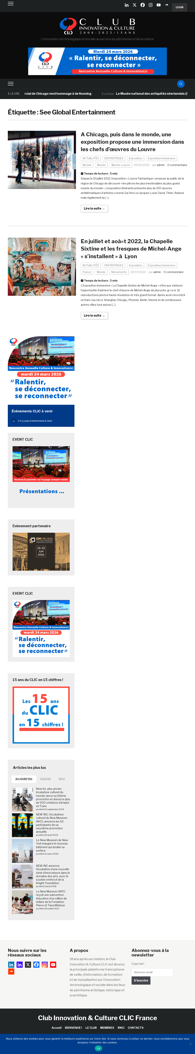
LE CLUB (91, 1027)
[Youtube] (158, 5)
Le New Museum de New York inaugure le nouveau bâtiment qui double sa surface (52, 845)
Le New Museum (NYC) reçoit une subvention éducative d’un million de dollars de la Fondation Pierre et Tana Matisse (51, 898)
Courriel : (138, 964)
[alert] (41, 420)
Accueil (57, 1027)
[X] (134, 5)
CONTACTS (136, 1027)
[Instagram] (150, 5)
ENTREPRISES (113, 158)
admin (161, 165)
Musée (101, 165)
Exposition (135, 158)
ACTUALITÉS (90, 158)
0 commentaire (177, 165)
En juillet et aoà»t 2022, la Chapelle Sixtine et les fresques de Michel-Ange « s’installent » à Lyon (131, 248)
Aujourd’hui (23, 779)
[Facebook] (142, 5)
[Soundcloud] (166, 5)
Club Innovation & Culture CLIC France (97, 1018)
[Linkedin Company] (126, 5)
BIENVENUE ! (73, 1027)
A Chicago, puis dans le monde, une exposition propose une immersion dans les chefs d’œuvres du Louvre (132, 141)
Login (179, 7)
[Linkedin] (20, 965)
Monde (86, 165)
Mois (62, 779)
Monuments (119, 272)
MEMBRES (107, 1027)
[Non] (190, 1044)
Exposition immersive (161, 158)
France (86, 272)
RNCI (121, 1027)
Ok (98, 1048)
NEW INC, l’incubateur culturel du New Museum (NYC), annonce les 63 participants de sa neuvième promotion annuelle (51, 823)
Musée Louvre (120, 165)
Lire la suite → (94, 208)
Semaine (45, 779)
